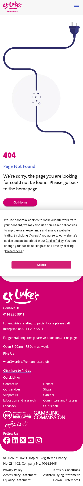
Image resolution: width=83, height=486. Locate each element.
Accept (41, 264)
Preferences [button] (13, 251)
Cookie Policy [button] (54, 240)
